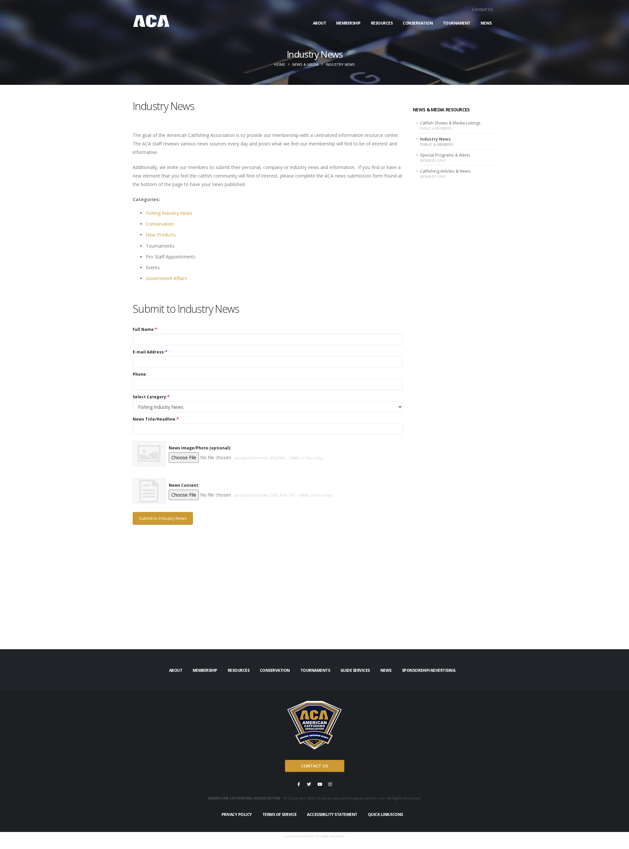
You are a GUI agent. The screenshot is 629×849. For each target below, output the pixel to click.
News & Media (305, 64)
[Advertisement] (268, 601)
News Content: (184, 485)
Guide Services (355, 670)
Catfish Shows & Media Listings (450, 125)
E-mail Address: (150, 352)
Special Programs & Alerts (445, 157)
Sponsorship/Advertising (429, 670)
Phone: (140, 374)
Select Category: (151, 397)
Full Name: (145, 329)
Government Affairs (166, 278)
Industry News (436, 141)
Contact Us (482, 9)
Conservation (418, 23)
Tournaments (315, 670)
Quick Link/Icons (385, 814)
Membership (348, 23)
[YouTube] (319, 784)
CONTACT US (314, 766)
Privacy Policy (236, 814)
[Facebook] (298, 784)
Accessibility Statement (332, 814)
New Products (161, 235)
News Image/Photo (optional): (200, 448)
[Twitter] (309, 784)
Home (279, 64)
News (486, 23)
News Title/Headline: (156, 419)
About (319, 23)
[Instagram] (330, 784)
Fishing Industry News (169, 213)
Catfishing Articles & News (445, 173)
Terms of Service (279, 814)
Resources (382, 23)
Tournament (456, 23)
